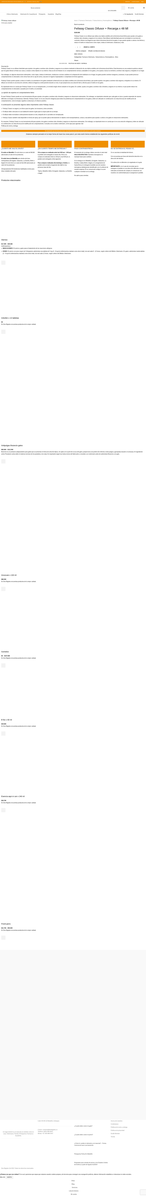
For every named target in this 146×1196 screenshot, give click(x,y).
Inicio (75, 20)
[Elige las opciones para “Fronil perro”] (3, 938)
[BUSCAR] (123, 8)
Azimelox (5, 652)
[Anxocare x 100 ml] (26, 493)
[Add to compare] (3, 236)
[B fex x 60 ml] (22, 693)
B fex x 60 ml (6, 720)
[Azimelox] (26, 620)
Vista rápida (3, 267)
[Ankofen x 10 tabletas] (23, 290)
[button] (3, 332)
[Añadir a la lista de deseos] (3, 258)
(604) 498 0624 (48, 1131)
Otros (116, 57)
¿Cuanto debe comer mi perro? (83, 1134)
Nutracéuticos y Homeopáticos (102, 20)
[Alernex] (26, 208)
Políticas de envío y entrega (119, 1127)
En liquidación (129, 14)
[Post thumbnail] (77, 1122)
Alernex (4, 240)
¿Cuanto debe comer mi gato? (83, 1126)
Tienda (113, 1136)
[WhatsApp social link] (84, 60)
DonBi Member (115, 1133)
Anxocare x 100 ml (8, 575)
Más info (2, 1177)
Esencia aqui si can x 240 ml (13, 796)
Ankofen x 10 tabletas (10, 318)
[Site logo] (14, 7)
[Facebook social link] (79, 60)
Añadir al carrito (89, 47)
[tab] (63, 63)
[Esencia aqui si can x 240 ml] (26, 765)
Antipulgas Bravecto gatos (12, 445)
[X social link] (82, 60)
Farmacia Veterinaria (85, 20)
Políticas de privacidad (117, 1130)
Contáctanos (114, 1124)
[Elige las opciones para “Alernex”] (3, 263)
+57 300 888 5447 (47, 1133)
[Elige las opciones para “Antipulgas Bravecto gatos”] (3, 461)
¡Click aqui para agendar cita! (74, 123)
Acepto (9, 1177)
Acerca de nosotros (116, 1121)
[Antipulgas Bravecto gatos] (26, 363)
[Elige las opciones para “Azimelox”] (3, 665)
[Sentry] (73, 1035)
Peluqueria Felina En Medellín (83, 1154)
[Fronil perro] (26, 842)
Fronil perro (6, 924)
